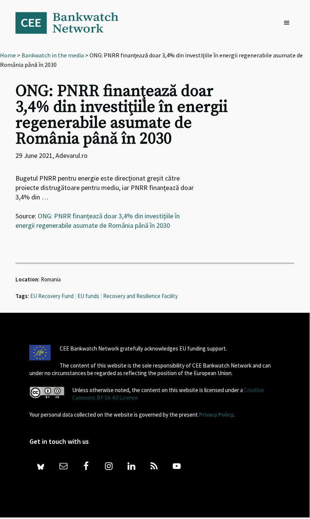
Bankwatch (72, 23)
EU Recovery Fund (52, 296)
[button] (288, 23)
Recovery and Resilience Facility (140, 296)
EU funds (88, 296)
